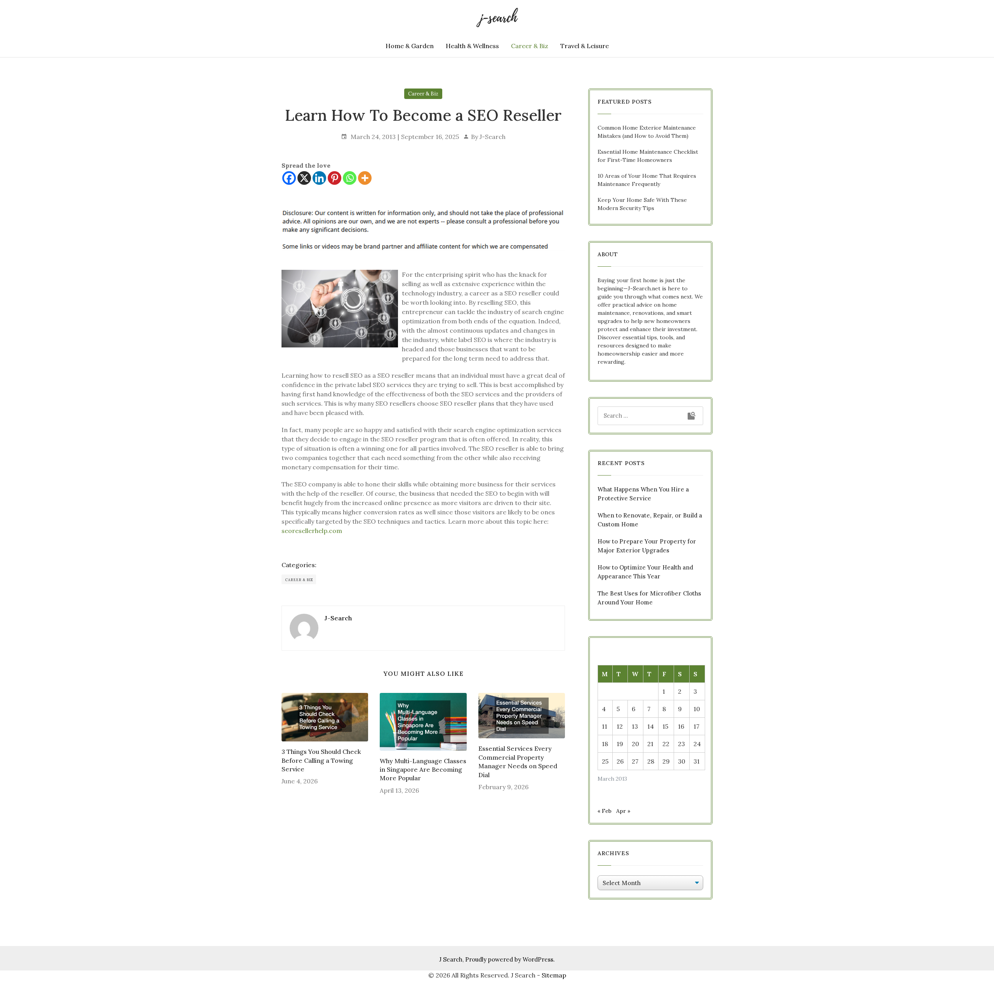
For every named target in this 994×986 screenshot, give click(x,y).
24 (697, 744)
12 (620, 726)
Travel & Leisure (584, 46)
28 (650, 761)
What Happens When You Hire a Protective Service (643, 494)
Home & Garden (410, 46)
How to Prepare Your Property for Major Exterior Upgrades (647, 546)
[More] (365, 178)
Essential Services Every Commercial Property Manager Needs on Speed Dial (517, 761)
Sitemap (554, 975)
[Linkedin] (319, 178)
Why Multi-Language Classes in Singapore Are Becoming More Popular (423, 769)
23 (681, 744)
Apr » (623, 810)
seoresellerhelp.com (312, 531)
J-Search (493, 137)
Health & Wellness (472, 46)
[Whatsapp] (349, 178)
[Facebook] (289, 178)
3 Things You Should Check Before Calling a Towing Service (321, 760)
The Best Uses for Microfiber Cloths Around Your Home (649, 598)
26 (620, 761)
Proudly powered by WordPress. (510, 959)
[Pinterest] (334, 178)
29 (666, 761)
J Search (450, 959)
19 (620, 744)
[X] (304, 178)
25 (605, 761)
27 (635, 761)
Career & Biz (529, 46)
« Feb (605, 810)
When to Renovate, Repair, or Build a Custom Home (650, 520)
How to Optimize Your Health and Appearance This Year (645, 572)
